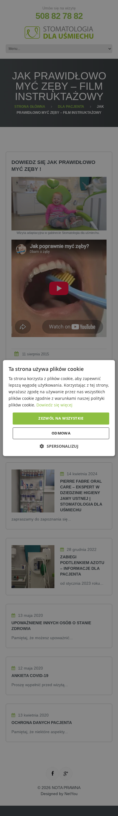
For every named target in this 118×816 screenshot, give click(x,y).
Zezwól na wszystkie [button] (61, 418)
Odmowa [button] (61, 433)
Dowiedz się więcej (54, 405)
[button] (59, 446)
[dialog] (59, 408)
